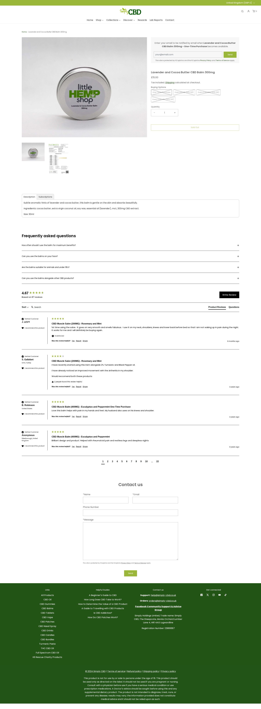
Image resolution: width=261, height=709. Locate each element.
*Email (136, 494)
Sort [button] (24, 307)
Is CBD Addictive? (103, 612)
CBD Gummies (47, 604)
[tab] (29, 197)
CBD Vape (47, 617)
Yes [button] (73, 341)
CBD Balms (47, 608)
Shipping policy (151, 671)
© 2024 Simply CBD (95, 671)
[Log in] (248, 11)
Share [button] (85, 341)
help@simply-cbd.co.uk (163, 595)
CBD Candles (47, 635)
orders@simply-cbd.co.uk (162, 600)
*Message (88, 519)
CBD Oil (47, 599)
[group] (36, 293)
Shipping (169, 82)
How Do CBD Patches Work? (103, 617)
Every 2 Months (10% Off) (208, 92)
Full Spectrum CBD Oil (47, 652)
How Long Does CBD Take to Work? (103, 599)
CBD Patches (47, 621)
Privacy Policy (205, 60)
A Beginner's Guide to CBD (103, 595)
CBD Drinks (47, 630)
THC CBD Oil (47, 648)
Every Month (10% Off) (184, 92)
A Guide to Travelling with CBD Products (103, 608)
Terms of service (116, 671)
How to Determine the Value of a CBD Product (102, 604)
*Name (86, 494)
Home (24, 32)
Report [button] (78, 341)
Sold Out (195, 127)
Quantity (155, 106)
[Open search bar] (242, 11)
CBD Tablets (47, 612)
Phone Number (91, 507)
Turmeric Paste (47, 643)
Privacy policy (168, 671)
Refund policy (134, 671)
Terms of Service (222, 60)
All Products (47, 595)
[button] (33, 152)
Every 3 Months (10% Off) (163, 99)
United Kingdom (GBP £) (239, 2)
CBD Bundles (47, 639)
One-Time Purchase (161, 92)
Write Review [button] (229, 294)
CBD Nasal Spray (47, 626)
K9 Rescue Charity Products (47, 657)
